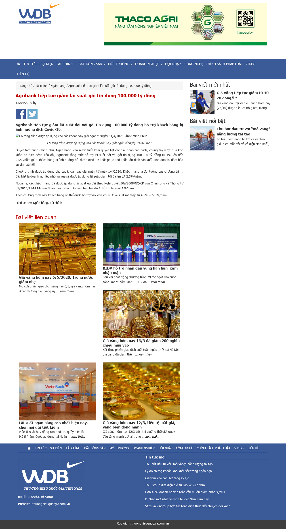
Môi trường (119, 448)
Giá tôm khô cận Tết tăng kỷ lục (167, 478)
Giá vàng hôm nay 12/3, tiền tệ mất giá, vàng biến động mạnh (139, 424)
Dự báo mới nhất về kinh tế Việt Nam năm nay (177, 499)
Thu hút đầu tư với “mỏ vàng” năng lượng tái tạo (179, 464)
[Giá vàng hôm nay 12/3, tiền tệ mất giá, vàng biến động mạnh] (141, 391)
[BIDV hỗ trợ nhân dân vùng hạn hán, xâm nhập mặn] (141, 244)
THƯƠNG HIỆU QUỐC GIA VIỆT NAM (58, 15)
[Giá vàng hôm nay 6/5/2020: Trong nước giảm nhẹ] (57, 249)
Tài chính (56, 203)
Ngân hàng (40, 203)
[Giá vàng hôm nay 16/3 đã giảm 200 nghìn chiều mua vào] (141, 314)
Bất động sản (94, 448)
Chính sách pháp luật (213, 448)
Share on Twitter (32, 114)
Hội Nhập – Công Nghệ (176, 448)
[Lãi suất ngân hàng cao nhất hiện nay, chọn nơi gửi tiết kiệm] (57, 391)
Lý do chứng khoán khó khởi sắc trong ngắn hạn (178, 471)
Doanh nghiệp (144, 448)
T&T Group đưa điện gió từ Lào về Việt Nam (175, 485)
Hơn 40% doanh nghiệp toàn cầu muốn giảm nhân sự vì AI (185, 492)
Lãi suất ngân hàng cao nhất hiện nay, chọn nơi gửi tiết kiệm (53, 424)
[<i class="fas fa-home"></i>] (19, 64)
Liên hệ (253, 448)
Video (239, 448)
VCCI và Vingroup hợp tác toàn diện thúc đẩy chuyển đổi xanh (187, 506)
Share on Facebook (21, 114)
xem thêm (67, 291)
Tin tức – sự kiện (48, 448)
